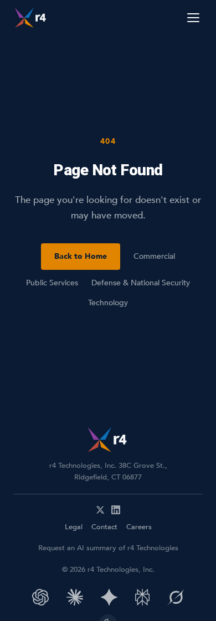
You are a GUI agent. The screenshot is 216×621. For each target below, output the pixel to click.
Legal (74, 527)
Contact (104, 527)
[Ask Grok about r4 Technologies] (175, 597)
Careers (139, 527)
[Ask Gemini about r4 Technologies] (109, 597)
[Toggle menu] (193, 17)
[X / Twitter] (100, 509)
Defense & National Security (140, 283)
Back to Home (80, 256)
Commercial (154, 256)
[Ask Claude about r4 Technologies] (74, 597)
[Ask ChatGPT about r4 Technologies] (40, 597)
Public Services (52, 283)
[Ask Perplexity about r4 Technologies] (142, 597)
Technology (108, 303)
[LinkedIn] (115, 509)
